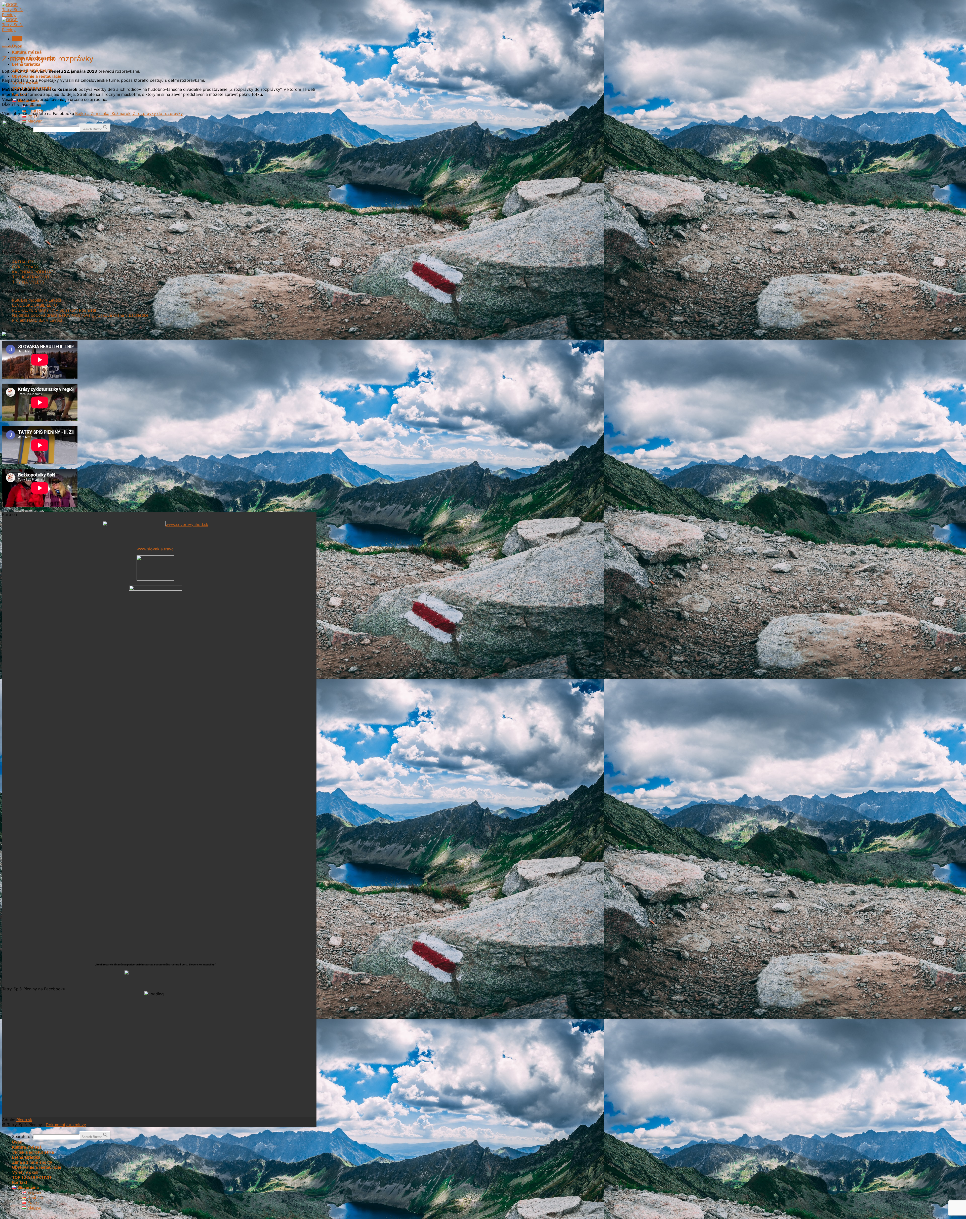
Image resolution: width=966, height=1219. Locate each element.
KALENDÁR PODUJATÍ (33, 271)
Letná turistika (26, 64)
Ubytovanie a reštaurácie (36, 76)
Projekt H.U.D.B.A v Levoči (37, 320)
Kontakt (19, 1182)
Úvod (17, 46)
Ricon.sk (24, 1119)
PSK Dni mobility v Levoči (36, 300)
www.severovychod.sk (187, 524)
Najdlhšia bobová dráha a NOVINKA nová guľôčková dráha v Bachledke (80, 315)
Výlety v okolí (25, 1172)
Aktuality (7, 46)
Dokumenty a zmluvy (66, 1124)
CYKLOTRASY (25, 266)
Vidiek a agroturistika (33, 1152)
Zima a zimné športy (32, 1162)
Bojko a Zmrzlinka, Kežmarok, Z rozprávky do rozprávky (129, 113)
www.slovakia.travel (156, 548)
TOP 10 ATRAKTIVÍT (31, 276)
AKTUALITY (23, 261)
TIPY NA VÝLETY (28, 282)
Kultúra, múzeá (27, 52)
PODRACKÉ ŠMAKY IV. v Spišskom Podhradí (54, 310)
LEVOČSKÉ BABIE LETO (34, 305)
